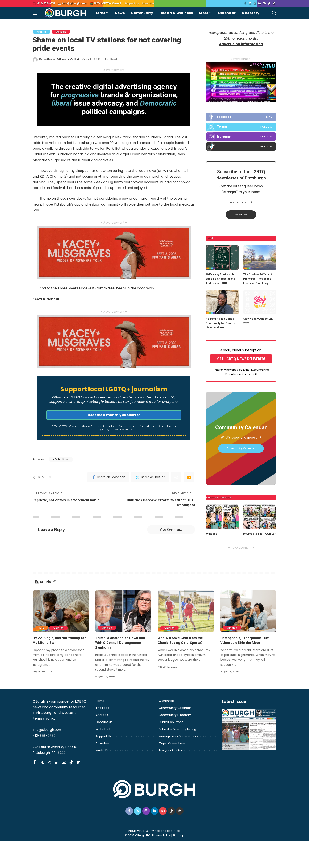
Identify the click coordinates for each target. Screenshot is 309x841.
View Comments (171, 529)
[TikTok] (269, 3)
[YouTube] (264, 3)
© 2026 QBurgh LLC (137, 835)
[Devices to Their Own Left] (259, 516)
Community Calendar (241, 448)
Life (41, 627)
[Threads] (274, 3)
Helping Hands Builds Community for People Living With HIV (220, 323)
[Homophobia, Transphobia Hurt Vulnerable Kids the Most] (248, 611)
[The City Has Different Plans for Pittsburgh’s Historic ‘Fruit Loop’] (259, 257)
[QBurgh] (65, 13)
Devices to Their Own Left (259, 533)
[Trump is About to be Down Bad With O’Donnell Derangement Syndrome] (123, 611)
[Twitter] (249, 3)
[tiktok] (241, 146)
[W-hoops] (222, 516)
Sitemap (178, 835)
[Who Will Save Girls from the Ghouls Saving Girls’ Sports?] (186, 611)
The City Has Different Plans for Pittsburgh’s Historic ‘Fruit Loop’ (257, 279)
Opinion (61, 31)
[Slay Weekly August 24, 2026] (259, 302)
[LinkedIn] (259, 3)
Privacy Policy (161, 835)
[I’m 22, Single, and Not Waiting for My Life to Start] (61, 611)
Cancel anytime (122, 429)
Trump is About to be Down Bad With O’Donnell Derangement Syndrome (120, 643)
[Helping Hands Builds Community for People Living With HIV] (222, 302)
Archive (41, 31)
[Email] (189, 477)
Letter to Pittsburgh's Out (61, 59)
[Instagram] (254, 3)
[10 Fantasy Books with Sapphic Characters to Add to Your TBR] (222, 257)
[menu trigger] (38, 13)
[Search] (273, 13)
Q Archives (62, 459)
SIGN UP (241, 214)
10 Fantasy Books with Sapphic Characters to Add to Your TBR (220, 279)
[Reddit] (176, 477)
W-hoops (211, 533)
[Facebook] (245, 3)
